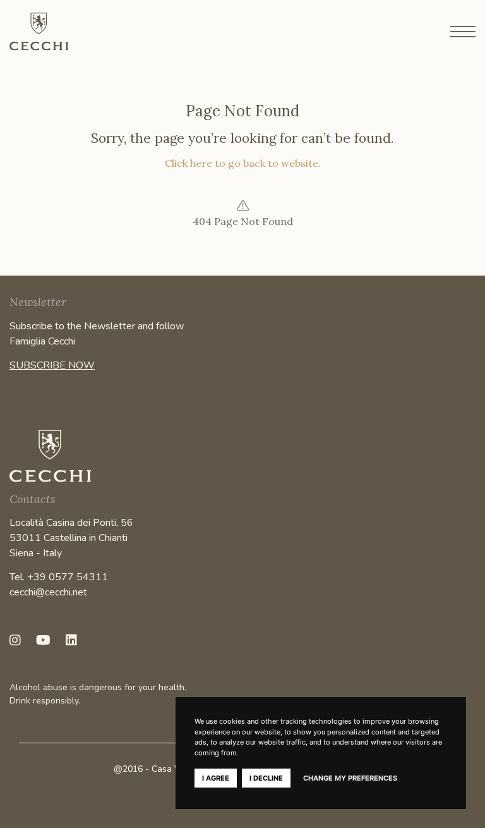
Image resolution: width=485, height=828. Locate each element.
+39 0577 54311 (67, 577)
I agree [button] (215, 778)
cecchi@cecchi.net (48, 592)
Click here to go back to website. (243, 163)
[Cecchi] (72, 32)
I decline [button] (266, 778)
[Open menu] (463, 31)
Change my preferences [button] (350, 778)
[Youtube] (43, 640)
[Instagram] (15, 640)
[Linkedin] (71, 640)
